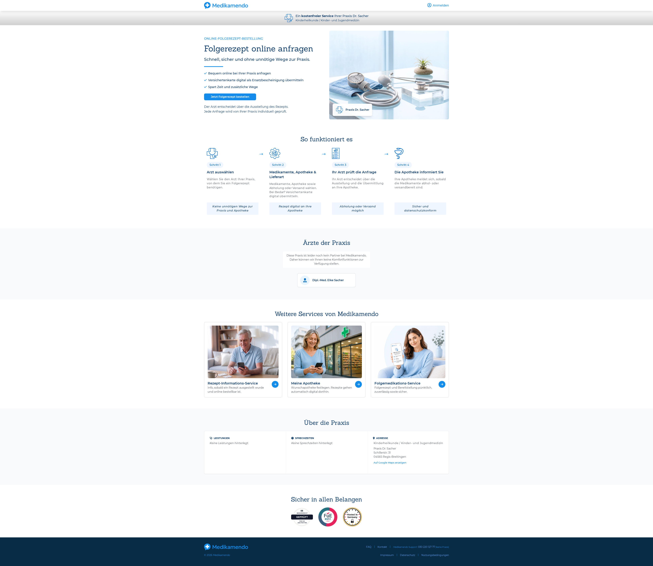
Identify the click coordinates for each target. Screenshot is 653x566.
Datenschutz (407, 555)
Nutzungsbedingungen (435, 555)
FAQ (368, 546)
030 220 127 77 (426, 546)
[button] (326, 280)
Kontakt (382, 546)
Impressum (387, 555)
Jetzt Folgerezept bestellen (230, 96)
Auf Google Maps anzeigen (390, 462)
